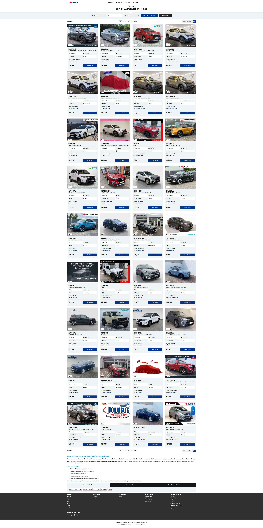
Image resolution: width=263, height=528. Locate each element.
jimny (80, 489)
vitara (110, 489)
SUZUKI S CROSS (138, 49)
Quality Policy (173, 499)
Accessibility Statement (175, 503)
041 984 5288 (139, 203)
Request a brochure (149, 496)
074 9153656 (73, 155)
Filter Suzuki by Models (88, 484)
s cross (85, 489)
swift (94, 489)
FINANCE (127, 2)
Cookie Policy (173, 498)
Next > (135, 21)
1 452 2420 (138, 61)
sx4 (99, 489)
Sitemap (172, 508)
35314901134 (106, 108)
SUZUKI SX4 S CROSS (139, 238)
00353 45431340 (140, 250)
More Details (90, 65)
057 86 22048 (106, 439)
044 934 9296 (73, 297)
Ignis (68, 503)
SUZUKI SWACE (72, 144)
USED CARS (119, 2)
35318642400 (106, 61)
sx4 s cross (104, 489)
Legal (172, 501)
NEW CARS (110, 2)
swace (90, 489)
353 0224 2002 (139, 345)
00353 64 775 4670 (173, 297)
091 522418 (73, 345)
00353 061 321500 (172, 439)
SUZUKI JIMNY (104, 96)
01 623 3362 (106, 345)
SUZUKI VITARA (72, 49)
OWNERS (135, 2)
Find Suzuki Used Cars (149, 15)
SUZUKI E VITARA (72, 96)
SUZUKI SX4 (137, 144)
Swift (68, 498)
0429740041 (106, 203)
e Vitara (69, 496)
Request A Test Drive (149, 499)
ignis (76, 489)
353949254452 (139, 155)
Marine (120, 496)
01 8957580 (106, 155)
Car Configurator (148, 501)
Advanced (165, 15)
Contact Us (95, 498)
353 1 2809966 (74, 61)
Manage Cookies (174, 507)
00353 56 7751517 (172, 61)
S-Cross (69, 499)
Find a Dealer (147, 498)
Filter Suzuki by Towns (131, 484)
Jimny (68, 507)
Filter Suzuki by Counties (174, 484)
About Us (95, 496)
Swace (68, 505)
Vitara (68, 501)
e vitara (71, 489)
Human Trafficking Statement (177, 505)
